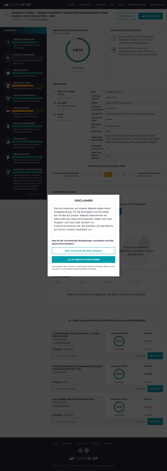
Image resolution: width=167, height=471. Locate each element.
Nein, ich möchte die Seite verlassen (83, 250)
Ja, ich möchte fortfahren (83, 259)
